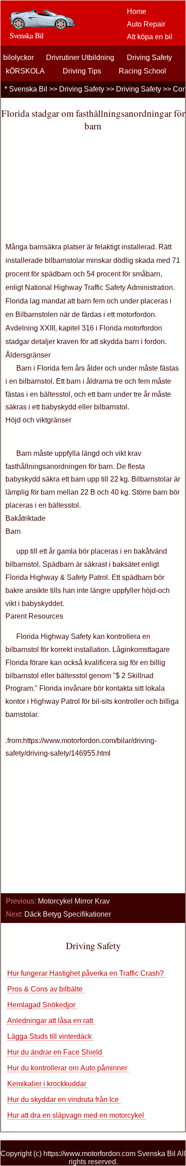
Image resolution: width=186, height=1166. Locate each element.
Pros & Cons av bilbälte (45, 989)
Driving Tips (82, 71)
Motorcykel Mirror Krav (75, 901)
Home (136, 11)
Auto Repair (146, 24)
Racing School (142, 71)
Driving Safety (149, 57)
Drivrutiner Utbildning (80, 57)
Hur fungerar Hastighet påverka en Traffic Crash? (86, 973)
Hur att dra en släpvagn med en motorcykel (76, 1115)
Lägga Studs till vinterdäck (50, 1036)
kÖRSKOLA (25, 71)
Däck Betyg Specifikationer (68, 914)
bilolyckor (18, 57)
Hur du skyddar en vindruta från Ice (64, 1099)
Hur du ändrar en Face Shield (55, 1052)
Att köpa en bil (149, 37)
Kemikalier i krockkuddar (47, 1084)
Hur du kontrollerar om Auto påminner (68, 1068)
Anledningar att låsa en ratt (51, 1020)
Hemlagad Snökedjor (42, 1005)
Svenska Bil (28, 89)
